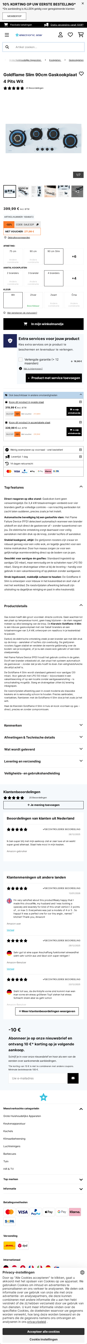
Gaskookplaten (76, 60)
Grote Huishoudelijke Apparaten (25, 60)
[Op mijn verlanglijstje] (81, 73)
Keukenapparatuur (14, 1123)
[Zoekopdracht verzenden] (7, 47)
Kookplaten (55, 60)
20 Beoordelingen (35, 88)
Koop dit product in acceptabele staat (29, 422)
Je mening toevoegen (45, 805)
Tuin (5, 1161)
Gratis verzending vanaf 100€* (67, 24)
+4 (74, 278)
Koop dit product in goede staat (26, 402)
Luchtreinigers (11, 1146)
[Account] (60, 35)
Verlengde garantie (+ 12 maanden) (41, 361)
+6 (74, 256)
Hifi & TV (8, 1168)
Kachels (8, 1131)
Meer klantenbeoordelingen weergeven (48, 1011)
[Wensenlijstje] (70, 35)
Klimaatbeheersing (14, 1138)
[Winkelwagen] (81, 35)
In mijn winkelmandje (47, 324)
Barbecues (9, 1153)
